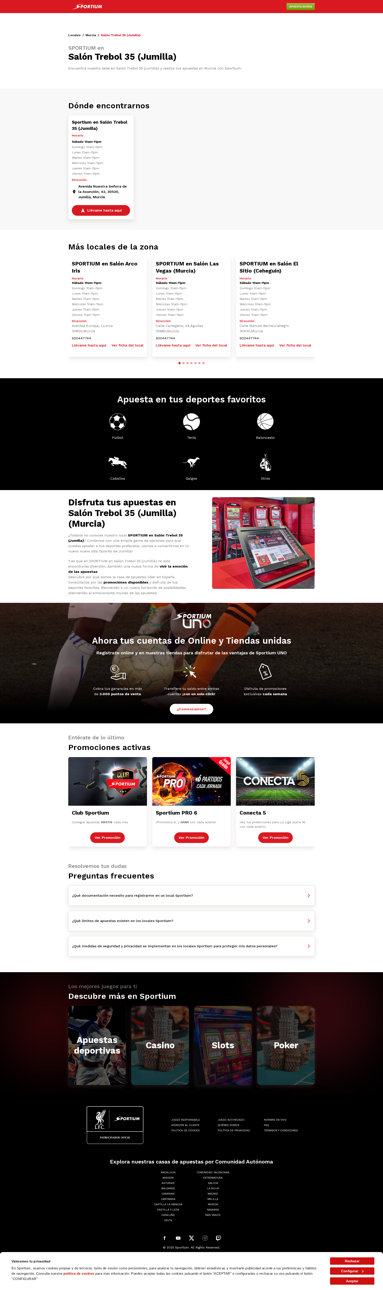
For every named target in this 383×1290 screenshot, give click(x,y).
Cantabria (168, 1199)
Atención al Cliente (185, 1125)
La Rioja (213, 1188)
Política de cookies (185, 1130)
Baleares (168, 1188)
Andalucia (168, 1172)
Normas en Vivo (275, 1119)
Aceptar (352, 1281)
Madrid (213, 1193)
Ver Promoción (107, 837)
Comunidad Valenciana (213, 1172)
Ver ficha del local (127, 345)
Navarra (213, 1209)
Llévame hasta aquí (89, 345)
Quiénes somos (228, 1125)
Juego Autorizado (231, 1119)
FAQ (266, 1125)
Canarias (168, 1193)
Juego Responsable (185, 1119)
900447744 (81, 338)
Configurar (349, 1271)
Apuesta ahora (300, 6)
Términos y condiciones (281, 1130)
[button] (179, 363)
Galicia (213, 1183)
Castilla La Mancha (168, 1204)
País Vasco (213, 1215)
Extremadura (213, 1177)
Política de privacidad (234, 1130)
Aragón (168, 1177)
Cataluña (168, 1215)
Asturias (168, 1183)
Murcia (91, 35)
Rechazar (352, 1261)
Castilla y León (168, 1209)
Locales (74, 35)
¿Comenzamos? (191, 709)
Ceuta (168, 1220)
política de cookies (78, 1273)
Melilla (212, 1199)
